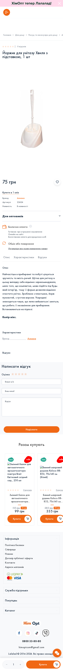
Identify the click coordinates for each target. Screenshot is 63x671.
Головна (7, 35)
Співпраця (10, 549)
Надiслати (31, 429)
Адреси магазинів (14, 567)
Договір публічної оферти (19, 558)
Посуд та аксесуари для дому (43, 35)
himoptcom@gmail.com (31, 647)
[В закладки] (57, 182)
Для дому (19, 35)
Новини (9, 553)
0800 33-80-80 (31, 641)
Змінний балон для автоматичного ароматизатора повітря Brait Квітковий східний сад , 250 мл (19, 498)
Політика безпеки (14, 545)
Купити (17, 518)
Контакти (10, 562)
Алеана (21, 198)
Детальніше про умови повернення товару (27, 248)
